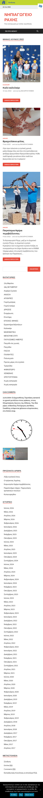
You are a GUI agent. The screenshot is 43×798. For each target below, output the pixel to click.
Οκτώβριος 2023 (10, 590)
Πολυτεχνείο (8, 358)
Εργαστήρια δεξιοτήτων (13, 324)
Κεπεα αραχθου (10, 494)
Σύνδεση (11, 2)
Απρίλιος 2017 (9, 748)
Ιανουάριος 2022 (10, 650)
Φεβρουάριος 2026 (11, 523)
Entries (8, 765)
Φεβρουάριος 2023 (11, 613)
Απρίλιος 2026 (9, 515)
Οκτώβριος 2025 (10, 538)
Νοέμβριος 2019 (10, 703)
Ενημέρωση (8, 313)
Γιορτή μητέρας (9, 302)
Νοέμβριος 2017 (10, 737)
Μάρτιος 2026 (9, 519)
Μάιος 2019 (8, 707)
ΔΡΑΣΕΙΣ (5, 138)
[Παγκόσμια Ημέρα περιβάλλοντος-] (21, 198)
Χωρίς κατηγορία (10, 381)
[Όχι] (40, 790)
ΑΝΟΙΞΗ (7, 294)
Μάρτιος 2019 (9, 714)
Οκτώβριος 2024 (10, 557)
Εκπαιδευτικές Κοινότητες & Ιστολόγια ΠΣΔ (20, 773)
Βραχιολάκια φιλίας (13, 141)
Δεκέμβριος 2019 (10, 699)
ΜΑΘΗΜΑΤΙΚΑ (10, 332)
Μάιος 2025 (8, 545)
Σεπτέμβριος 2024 (11, 560)
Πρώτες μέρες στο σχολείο (14, 362)
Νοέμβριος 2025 (10, 534)
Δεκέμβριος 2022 (10, 620)
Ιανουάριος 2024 (10, 583)
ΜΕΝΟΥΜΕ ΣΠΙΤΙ (11, 336)
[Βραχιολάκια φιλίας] (21, 122)
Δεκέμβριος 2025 (10, 530)
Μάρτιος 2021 (9, 673)
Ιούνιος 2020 (9, 677)
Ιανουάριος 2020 (10, 695)
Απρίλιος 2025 (9, 549)
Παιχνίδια (7, 347)
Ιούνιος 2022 (9, 635)
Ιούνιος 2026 (9, 508)
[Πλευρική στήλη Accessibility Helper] (40, 6)
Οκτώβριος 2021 (10, 662)
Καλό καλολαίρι (11, 87)
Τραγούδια (8, 366)
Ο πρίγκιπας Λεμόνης (12, 480)
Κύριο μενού (11, 31)
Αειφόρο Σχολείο (10, 291)
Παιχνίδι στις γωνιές (11, 343)
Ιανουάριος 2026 (10, 527)
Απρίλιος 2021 (9, 669)
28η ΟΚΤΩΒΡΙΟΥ (10, 287)
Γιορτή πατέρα (9, 306)
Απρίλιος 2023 (9, 605)
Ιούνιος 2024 (9, 564)
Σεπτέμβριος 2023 (11, 594)
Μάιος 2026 (8, 512)
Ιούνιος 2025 (9, 542)
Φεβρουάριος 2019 (11, 718)
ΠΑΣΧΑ (7, 351)
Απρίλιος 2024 (9, 572)
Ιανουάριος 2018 (10, 729)
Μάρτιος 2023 (9, 609)
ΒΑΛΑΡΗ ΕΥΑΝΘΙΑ (27, 91)
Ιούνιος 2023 (9, 598)
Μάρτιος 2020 (9, 688)
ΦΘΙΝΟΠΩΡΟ (9, 369)
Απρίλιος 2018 (9, 725)
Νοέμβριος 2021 (10, 658)
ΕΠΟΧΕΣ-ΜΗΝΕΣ (11, 321)
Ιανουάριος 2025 (10, 553)
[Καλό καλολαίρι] (21, 63)
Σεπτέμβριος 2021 (11, 665)
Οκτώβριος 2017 (10, 740)
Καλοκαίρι (6, 85)
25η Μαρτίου (9, 283)
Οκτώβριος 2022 (10, 628)
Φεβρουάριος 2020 (11, 692)
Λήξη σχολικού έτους (12, 477)
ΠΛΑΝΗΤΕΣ (9, 354)
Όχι (21, 795)
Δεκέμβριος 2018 (10, 722)
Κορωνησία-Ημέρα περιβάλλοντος (17, 484)
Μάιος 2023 (8, 602)
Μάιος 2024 (8, 568)
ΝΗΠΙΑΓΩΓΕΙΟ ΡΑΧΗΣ (18, 17)
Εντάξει (13, 795)
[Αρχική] (3, 2)
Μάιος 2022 (8, 639)
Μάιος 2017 (8, 744)
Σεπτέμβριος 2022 (11, 632)
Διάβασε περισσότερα (11, 100)
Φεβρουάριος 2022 (11, 647)
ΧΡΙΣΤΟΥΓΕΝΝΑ (10, 377)
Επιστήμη (7, 317)
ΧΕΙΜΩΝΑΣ (8, 373)
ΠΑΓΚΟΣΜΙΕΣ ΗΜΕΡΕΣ (13, 339)
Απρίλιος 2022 (9, 643)
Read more (29, 795)
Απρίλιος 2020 (9, 684)
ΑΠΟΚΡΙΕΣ (8, 298)
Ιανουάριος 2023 (10, 617)
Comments (9, 769)
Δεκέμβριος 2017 (10, 733)
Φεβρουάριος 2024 (11, 579)
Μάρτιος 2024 (9, 575)
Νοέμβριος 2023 (10, 587)
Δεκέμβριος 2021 (10, 654)
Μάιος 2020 (8, 680)
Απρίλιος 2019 (9, 710)
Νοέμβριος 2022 (10, 624)
